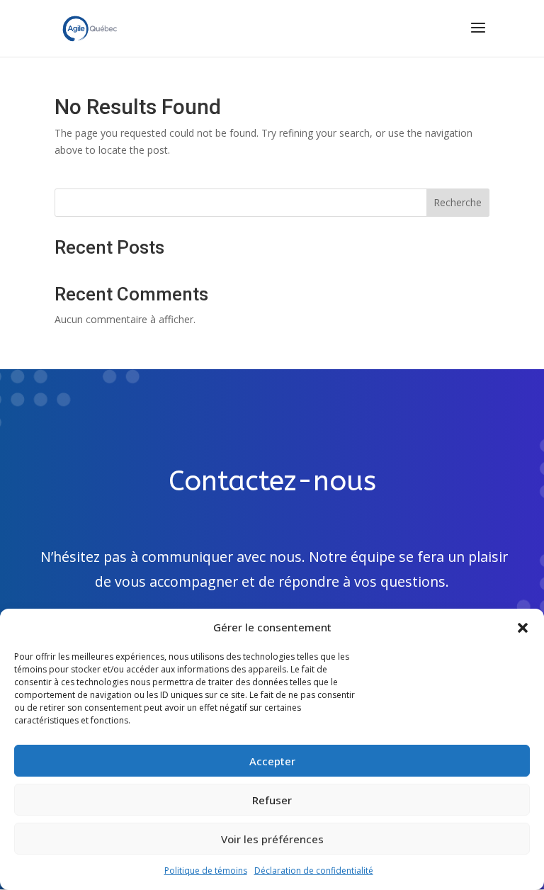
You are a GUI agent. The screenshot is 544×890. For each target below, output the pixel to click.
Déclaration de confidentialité (313, 870)
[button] (523, 628)
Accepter (272, 761)
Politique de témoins (205, 870)
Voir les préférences (272, 839)
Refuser (272, 800)
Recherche (458, 202)
